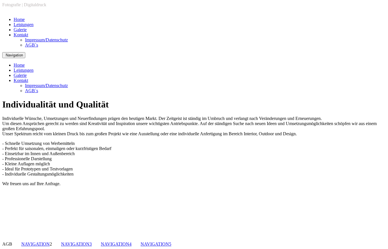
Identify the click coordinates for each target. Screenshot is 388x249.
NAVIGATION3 (76, 244)
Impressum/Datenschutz (46, 39)
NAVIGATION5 (156, 244)
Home (19, 19)
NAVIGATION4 (116, 244)
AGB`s (31, 45)
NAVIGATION (35, 244)
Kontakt (21, 34)
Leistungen (24, 24)
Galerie (20, 29)
